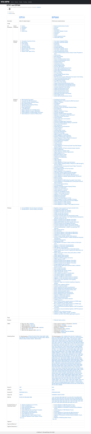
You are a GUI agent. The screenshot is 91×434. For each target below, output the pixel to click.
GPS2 (75, 347)
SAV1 (60, 373)
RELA (80, 370)
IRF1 (60, 355)
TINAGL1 (67, 379)
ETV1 (73, 345)
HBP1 (78, 350)
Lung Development (58, 144)
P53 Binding (56, 43)
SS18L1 (81, 375)
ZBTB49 (57, 383)
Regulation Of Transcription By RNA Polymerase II (64, 115)
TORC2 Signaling (57, 161)
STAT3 (59, 377)
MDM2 (81, 359)
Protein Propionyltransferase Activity (61, 79)
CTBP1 (55, 342)
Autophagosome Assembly (59, 99)
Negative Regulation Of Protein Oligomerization (64, 152)
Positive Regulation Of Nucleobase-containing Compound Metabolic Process (68, 408)
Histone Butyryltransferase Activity (61, 92)
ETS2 (71, 345)
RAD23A (60, 370)
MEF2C (59, 360)
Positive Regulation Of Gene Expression (62, 135)
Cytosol (23, 29)
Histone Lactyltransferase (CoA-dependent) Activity (64, 85)
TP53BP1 (77, 379)
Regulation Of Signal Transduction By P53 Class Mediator (66, 200)
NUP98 (68, 365)
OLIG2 (75, 365)
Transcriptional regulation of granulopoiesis (63, 274)
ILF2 (75, 354)
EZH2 (79, 345)
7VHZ (71, 401)
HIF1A (66, 351)
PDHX (67, 367)
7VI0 (74, 401)
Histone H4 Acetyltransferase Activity (62, 60)
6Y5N (20, 397)
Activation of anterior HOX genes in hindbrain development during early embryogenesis (68, 238)
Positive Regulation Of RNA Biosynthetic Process (64, 404)
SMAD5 (73, 374)
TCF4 (70, 378)
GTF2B (53, 349)
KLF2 (77, 356)
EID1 (75, 344)
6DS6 (53, 399)
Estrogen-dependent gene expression (61, 264)
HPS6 (67, 354)
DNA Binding (56, 45)
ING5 (58, 355)
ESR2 (65, 345)
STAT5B (66, 377)
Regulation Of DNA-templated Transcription (63, 113)
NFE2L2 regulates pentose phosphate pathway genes (65, 289)
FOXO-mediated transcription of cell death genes (64, 273)
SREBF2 (73, 375)
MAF (62, 358)
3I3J (68, 397)
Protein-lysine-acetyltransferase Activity (62, 78)
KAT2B (59, 356)
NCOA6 (69, 363)
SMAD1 (59, 374)
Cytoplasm (24, 28)
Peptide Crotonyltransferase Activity (61, 88)
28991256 (67, 331)
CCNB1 (53, 340)
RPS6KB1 (64, 372)
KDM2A (68, 356)
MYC (71, 361)
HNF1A (80, 351)
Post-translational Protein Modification (29, 412)
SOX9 (56, 375)
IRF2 (62, 355)
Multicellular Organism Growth (60, 154)
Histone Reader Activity (59, 94)
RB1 (68, 370)
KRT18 (56, 358)
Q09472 (59, 394)
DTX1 (22, 17)
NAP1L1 (80, 361)
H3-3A (81, 349)
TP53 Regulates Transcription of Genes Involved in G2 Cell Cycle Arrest (67, 243)
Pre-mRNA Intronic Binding (59, 80)
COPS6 (76, 341)
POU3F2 (78, 368)
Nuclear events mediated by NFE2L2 (61, 284)
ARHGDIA (59, 337)
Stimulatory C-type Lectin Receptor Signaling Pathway (65, 107)
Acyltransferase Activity (59, 64)
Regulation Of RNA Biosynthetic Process (62, 417)
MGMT (66, 360)
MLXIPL (72, 360)
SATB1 (57, 373)
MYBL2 (68, 361)
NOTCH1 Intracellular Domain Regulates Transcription (65, 219)
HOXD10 (60, 354)
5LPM (76, 398)
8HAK (71, 402)
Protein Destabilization (58, 149)
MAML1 (69, 358)
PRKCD (71, 369)
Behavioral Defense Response (60, 106)
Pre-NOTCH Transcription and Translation (62, 210)
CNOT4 (70, 341)
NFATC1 (58, 364)
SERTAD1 (72, 373)
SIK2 (81, 373)
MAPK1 (80, 358)
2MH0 (60, 397)
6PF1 (69, 399)
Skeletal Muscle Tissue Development (62, 126)
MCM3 (65, 359)
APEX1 (53, 337)
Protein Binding (25, 43)
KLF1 (71, 356)
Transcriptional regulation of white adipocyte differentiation (66, 232)
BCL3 (56, 338)
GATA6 (59, 347)
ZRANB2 (60, 384)
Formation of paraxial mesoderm (60, 285)
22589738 (41, 327)
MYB (65, 361)
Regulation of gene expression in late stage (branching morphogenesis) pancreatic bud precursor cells (68, 217)
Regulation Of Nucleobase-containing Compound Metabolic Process (68, 415)
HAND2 (75, 350)
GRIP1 (81, 347)
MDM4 (53, 360)
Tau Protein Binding (58, 73)
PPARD (53, 369)
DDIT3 (79, 342)
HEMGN (60, 351)
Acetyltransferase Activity (59, 61)
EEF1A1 (69, 344)
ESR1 (63, 345)
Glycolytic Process (58, 109)
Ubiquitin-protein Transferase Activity (29, 411)
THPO (63, 379)
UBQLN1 (80, 381)
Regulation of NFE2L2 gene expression (62, 294)
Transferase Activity (26, 46)
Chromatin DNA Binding (59, 66)
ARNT (62, 337)
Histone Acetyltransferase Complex (61, 26)
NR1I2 (56, 365)
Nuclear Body (24, 31)
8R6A (28, 397)
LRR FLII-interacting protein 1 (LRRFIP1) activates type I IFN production (66, 227)
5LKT (63, 398)
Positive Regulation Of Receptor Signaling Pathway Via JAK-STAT (67, 176)
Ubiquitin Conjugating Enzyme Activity (29, 404)
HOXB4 (76, 352)
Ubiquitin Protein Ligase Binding (28, 48)
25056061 (63, 331)
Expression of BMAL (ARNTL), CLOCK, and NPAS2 (65, 312)
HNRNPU (54, 352)
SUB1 (73, 377)
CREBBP (81, 341)
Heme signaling (57, 280)
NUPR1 (72, 365)
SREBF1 (69, 375)
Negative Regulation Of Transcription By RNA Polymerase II (66, 101)
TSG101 (63, 381)
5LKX (68, 398)
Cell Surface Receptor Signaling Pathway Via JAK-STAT (65, 122)
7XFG (81, 401)
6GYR (61, 399)
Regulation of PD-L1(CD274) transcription (62, 311)
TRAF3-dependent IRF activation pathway (62, 270)
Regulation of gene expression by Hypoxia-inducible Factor (66, 208)
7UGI (66, 401)
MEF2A (56, 360)
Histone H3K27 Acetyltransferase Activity (62, 70)
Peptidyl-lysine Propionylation (60, 187)
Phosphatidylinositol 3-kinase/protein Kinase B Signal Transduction (68, 166)
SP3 (60, 375)
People (20, 2)
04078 (53, 389)
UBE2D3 (25, 338)
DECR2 (53, 344)
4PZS (53, 398)
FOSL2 (64, 346)
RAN (66, 370)
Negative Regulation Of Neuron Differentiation (31, 111)
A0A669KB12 (54, 394)
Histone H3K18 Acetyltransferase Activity (62, 68)
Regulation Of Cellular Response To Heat (62, 198)
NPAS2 (77, 364)
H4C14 (63, 350)
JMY (77, 355)
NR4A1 (65, 365)
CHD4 (53, 341)
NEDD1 (73, 363)
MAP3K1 (23, 337)
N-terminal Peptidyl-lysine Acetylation (62, 139)
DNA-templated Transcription (27, 99)
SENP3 (67, 373)
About (12, 2)
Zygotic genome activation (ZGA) (61, 297)
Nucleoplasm (24, 27)
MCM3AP (69, 359)
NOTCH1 (27, 337)
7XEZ (79, 401)
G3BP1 (44, 336)
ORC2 (78, 365)
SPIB (66, 375)
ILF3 (77, 354)
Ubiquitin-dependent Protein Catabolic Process (31, 415)
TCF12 (65, 378)
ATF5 (77, 337)
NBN (57, 363)
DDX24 (82, 342)
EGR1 (72, 344)
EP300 (55, 17)
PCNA (64, 367)
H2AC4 (68, 349)
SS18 (78, 375)
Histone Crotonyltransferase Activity (61, 91)
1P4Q (55, 397)
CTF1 (62, 342)
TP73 (82, 379)
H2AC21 (65, 349)
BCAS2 (53, 338)
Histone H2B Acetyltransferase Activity (62, 69)
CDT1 (66, 340)
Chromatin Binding (58, 46)
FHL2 (56, 346)
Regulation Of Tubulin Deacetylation (61, 194)
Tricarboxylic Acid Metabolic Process (61, 191)
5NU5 (78, 398)
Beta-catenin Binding (58, 56)
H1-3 (58, 349)
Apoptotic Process (58, 120)
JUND (53, 356)
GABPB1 (80, 346)
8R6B (31, 397)
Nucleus (23, 26)
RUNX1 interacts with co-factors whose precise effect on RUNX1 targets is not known (67, 253)
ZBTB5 (60, 383)
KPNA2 (53, 358)
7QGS (55, 401)
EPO (60, 345)
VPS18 (58, 382)
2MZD (63, 397)
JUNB (81, 355)
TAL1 (62, 378)
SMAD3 (66, 374)
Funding (25, 2)
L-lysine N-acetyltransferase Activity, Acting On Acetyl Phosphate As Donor (68, 53)
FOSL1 (61, 346)
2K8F (58, 397)
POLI (75, 368)
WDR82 (65, 382)
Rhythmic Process (58, 177)
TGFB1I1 (57, 379)
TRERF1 (57, 381)
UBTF (53, 382)
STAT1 (53, 377)
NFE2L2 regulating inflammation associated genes (64, 287)
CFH (82, 340)
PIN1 (79, 367)
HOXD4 (63, 354)
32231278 (63, 330)
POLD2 (71, 368)
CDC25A (60, 340)
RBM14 (71, 370)
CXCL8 (68, 342)
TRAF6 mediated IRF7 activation (61, 271)
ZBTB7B (64, 383)
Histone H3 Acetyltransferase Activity (62, 59)
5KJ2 (61, 398)
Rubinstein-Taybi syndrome (59, 320)
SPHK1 (63, 375)
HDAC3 (53, 351)
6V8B (74, 399)
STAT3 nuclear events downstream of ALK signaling (65, 279)
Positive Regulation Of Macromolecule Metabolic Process (66, 413)
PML (66, 368)
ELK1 (82, 344)
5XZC (81, 398)
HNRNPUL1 (58, 352)
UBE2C (43, 337)
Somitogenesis (57, 103)
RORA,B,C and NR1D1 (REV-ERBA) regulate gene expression (67, 314)
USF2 (56, 382)
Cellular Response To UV (59, 153)
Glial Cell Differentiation (26, 106)
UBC (70, 381)
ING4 (55, 355)
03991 (20, 389)
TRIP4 (60, 381)
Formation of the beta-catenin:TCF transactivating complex (66, 215)
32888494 (68, 328)
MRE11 (53, 361)
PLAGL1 (53, 368)
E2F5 (66, 344)
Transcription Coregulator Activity (61, 48)
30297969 (64, 332)
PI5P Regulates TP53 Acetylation (61, 247)
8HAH (63, 402)
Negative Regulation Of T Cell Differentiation (31, 109)
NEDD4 (76, 363)
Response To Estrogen (59, 167)
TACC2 (53, 378)
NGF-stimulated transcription (60, 268)
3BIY (66, 397)
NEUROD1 (54, 364)
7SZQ (63, 401)
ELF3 (80, 344)
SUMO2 (75, 377)
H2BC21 (75, 349)
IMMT (79, 354)
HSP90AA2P (71, 354)
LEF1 (59, 358)
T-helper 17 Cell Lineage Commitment (62, 192)
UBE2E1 (32, 338)
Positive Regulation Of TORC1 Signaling (62, 201)
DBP (77, 342)
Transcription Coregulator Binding (61, 41)
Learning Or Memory (58, 127)
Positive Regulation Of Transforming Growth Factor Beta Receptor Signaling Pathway (67, 146)
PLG (56, 368)
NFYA (65, 364)
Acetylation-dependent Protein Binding (62, 87)
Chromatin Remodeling (58, 112)
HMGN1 (73, 351)
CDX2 (69, 340)
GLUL (65, 347)
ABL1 (62, 336)
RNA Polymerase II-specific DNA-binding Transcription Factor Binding (68, 76)
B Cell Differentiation (58, 141)
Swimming (56, 158)
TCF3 (68, 378)
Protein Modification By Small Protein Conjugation (32, 410)
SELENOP (64, 373)
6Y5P (23, 397)
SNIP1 (80, 374)
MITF (69, 360)
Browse (16, 2)
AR (56, 337)
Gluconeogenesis (57, 108)
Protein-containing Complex (59, 36)
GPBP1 (72, 347)
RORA (53, 372)
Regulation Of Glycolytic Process (61, 111)
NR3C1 (62, 365)
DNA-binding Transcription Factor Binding (62, 93)
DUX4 (61, 344)
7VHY (69, 401)
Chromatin (56, 27)
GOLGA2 (69, 347)
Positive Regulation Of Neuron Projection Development (65, 138)
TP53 (73, 379)
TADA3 (56, 378)
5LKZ (71, 398)
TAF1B (59, 378)
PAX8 (56, 367)
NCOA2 (62, 363)
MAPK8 (53, 359)
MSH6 (56, 361)
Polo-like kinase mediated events (61, 209)
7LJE (53, 401)
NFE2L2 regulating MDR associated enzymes (63, 292)
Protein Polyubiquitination (27, 406)
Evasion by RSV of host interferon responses (63, 298)
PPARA (81, 368)
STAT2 (56, 377)
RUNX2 (76, 372)
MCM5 (75, 359)
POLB (69, 368)
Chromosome (57, 32)
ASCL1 (68, 337)
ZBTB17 (81, 382)
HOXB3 (73, 352)
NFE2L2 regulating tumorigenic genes (62, 291)
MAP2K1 (73, 358)
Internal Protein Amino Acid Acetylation (62, 118)
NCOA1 (59, 363)
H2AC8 (71, 349)
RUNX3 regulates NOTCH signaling (61, 255)
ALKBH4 (77, 336)
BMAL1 (61, 338)
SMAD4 (69, 374)
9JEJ (74, 402)
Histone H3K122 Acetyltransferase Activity (63, 96)
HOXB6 (79, 352)
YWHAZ (72, 382)
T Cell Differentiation (26, 108)
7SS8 (58, 401)
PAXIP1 (58, 367)
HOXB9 (56, 354)
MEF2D (63, 360)
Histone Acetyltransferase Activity (61, 51)
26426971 (32, 323)
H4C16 (66, 350)
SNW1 (53, 375)
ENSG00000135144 (23, 392)
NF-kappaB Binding (58, 75)
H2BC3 (78, 349)
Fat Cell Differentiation (58, 169)
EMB (55, 345)
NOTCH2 (31, 337)
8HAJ (69, 402)
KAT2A (56, 356)
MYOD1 (74, 361)
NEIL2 (79, 363)
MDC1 (78, 359)
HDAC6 (56, 351)
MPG (82, 360)
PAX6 (53, 367)
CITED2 (59, 341)
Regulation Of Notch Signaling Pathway (30, 104)
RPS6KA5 (60, 372)
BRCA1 (65, 338)
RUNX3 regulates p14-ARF (59, 259)
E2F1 (64, 344)
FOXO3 (67, 346)
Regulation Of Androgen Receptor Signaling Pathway (65, 186)
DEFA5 (29, 336)
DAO (74, 342)
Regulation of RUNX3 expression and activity (63, 257)
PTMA (53, 370)
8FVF (55, 402)
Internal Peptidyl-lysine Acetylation (61, 140)
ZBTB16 (78, 382)
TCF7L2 (73, 378)
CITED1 (56, 341)
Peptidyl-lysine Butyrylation (59, 196)
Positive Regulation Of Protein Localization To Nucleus (65, 199)
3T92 (75, 397)
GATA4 (53, 347)
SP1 (58, 375)
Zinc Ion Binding (25, 45)
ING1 (82, 354)
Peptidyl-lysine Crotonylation (60, 195)
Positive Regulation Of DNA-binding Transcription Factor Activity (67, 180)
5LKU (65, 398)
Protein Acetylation (58, 117)
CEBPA (71, 340)
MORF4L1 (79, 360)
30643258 (70, 326)
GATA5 (56, 347)
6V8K (77, 399)
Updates (30, 2)
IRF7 (69, 355)
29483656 (71, 331)
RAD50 (63, 370)
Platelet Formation (58, 143)
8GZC (58, 402)
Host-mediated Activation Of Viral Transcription (64, 168)
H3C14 (58, 350)
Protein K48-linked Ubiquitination (28, 407)
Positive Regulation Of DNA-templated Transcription (32, 112)
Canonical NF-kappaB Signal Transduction (63, 121)
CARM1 (79, 338)
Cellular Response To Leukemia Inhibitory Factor (32, 113)
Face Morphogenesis (58, 185)
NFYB (68, 364)
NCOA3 (66, 363)
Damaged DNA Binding (59, 47)
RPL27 (56, 372)
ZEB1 (75, 383)
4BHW (77, 397)
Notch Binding (24, 42)
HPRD (10, 13)
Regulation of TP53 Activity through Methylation (64, 246)
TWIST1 (67, 381)
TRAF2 (53, 381)
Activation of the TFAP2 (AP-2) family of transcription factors (66, 248)
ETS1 (68, 345)
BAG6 (81, 337)
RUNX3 (79, 372)
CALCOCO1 (75, 338)
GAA (74, 346)
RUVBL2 (53, 373)
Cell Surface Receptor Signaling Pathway (30, 102)
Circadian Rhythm (57, 129)
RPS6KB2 (69, 372)
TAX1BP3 (40, 337)
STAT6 (69, 377)
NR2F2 (59, 365)
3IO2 (70, 397)
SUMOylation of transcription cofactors (62, 234)
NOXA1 (74, 364)
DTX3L (38, 336)
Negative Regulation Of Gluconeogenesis (62, 171)
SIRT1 (53, 374)
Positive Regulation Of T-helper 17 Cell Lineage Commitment (66, 204)
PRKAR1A (35, 337)
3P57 (73, 397)
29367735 (33, 325)
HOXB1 (66, 352)
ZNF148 (53, 384)
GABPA (76, 346)
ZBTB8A (68, 383)
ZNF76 (56, 384)
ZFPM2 (78, 383)
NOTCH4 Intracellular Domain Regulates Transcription (65, 263)
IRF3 (65, 355)
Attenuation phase (58, 231)
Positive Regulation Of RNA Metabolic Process (64, 410)
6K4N (66, 399)
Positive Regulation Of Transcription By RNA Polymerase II (66, 175)
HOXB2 (69, 352)
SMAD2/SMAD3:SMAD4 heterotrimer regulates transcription (66, 222)
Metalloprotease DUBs (58, 241)
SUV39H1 (80, 377)
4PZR (80, 397)
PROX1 (81, 369)
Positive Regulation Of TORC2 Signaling (62, 203)
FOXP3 (71, 346)
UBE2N (36, 338)
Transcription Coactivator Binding (61, 42)
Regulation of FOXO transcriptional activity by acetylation (66, 277)
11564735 (38, 7)
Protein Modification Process (27, 413)
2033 (53, 387)
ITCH (20, 337)
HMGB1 (70, 351)
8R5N (25, 397)
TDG (76, 378)
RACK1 (56, 370)
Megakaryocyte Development (60, 155)
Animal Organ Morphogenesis (60, 131)
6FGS (58, 399)
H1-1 (56, 349)
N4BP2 (77, 361)
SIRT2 (56, 374)
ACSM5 (65, 336)
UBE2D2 (21, 338)
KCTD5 (65, 356)
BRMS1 (68, 338)
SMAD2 (62, 374)
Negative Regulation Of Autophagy (61, 134)
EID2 (78, 344)
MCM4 (72, 359)
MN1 (75, 360)
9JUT (76, 402)
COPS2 (73, 341)
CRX (53, 342)
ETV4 (76, 345)
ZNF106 (82, 383)
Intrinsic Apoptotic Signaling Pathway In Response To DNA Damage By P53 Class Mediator (69, 164)
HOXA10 (63, 352)
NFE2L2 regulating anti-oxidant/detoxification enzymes (65, 288)
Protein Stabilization (58, 178)
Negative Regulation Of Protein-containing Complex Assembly (67, 148)
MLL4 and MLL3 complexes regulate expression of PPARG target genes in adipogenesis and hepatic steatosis (67, 301)
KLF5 (79, 356)
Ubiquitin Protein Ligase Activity (28, 51)
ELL (53, 345)
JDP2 (74, 355)
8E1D (53, 402)
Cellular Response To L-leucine (60, 190)
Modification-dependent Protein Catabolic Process (32, 416)
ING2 (53, 355)
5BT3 (58, 398)
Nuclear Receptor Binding (59, 65)
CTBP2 (58, 342)
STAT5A (62, 377)
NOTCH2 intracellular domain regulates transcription (64, 223)
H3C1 (55, 350)
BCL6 (59, 338)
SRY (76, 375)
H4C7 (69, 350)
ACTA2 (68, 336)
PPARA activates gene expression (61, 213)
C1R (71, 338)
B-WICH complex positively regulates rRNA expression (65, 236)
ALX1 (80, 336)
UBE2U (39, 338)
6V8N (79, 399)
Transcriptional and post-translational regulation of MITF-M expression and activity (68, 307)
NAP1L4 (53, 363)
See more (22, 417)
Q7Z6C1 (63, 394)
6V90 (82, 399)
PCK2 (62, 367)
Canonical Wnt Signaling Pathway (61, 184)
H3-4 (53, 350)
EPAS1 (57, 345)
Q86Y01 (21, 394)
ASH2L (71, 337)
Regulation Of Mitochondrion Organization (62, 136)
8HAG (61, 402)
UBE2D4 (29, 338)
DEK (56, 344)
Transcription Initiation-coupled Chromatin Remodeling (65, 172)
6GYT (64, 399)
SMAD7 (76, 374)
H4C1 (61, 350)
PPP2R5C (61, 369)
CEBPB (75, 340)
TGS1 (61, 379)
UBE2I (76, 381)
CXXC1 (71, 342)
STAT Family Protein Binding (60, 82)
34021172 (31, 328)
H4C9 (72, 350)
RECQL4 (74, 370)
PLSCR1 (59, 368)
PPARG (57, 369)
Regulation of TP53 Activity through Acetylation (64, 245)
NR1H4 (53, 365)
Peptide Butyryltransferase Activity (61, 89)
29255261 (62, 327)
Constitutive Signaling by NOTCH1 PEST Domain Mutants (66, 224)
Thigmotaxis (56, 104)
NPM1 (81, 364)
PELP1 (70, 367)
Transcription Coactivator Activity (28, 41)
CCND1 (56, 340)
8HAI (66, 402)
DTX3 (35, 336)
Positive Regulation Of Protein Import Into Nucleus (64, 162)
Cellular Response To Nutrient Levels (61, 150)
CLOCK (66, 341)
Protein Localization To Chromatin (61, 189)
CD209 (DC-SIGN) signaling (60, 240)
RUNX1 (72, 372)
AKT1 (74, 336)
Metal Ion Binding (25, 50)
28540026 (75, 323)
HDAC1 (81, 350)
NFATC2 (62, 364)
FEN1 (53, 346)
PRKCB (68, 369)
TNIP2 (70, 379)
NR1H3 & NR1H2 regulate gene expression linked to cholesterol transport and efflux (67, 266)
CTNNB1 (65, 342)
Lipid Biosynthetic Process (59, 130)
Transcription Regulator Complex (61, 31)
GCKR (62, 347)
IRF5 (67, 355)
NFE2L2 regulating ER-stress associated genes (64, 293)
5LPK (73, 398)
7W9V (76, 401)
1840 (20, 387)
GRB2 (47, 336)
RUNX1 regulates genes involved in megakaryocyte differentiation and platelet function (68, 250)
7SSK (61, 401)
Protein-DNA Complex (58, 37)
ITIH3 (72, 355)
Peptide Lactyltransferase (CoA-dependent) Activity (64, 84)
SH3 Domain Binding (26, 47)
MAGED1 (65, 358)
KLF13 (74, 356)
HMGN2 (77, 351)
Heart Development (58, 125)
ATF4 (74, 337)
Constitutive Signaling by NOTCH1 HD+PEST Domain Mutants (67, 225)
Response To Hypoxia (58, 102)
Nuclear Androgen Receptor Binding (61, 74)
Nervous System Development (60, 124)
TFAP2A (53, 379)
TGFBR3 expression (58, 300)
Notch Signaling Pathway (27, 103)
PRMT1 (78, 369)
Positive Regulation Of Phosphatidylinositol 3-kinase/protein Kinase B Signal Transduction (68, 182)
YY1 (75, 382)
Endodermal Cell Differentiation (60, 157)
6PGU (71, 399)
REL (77, 370)
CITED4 (63, 341)
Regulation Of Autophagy (59, 132)
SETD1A (78, 373)
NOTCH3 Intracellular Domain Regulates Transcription (65, 260)
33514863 (33, 326)
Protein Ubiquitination (26, 107)
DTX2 (32, 336)
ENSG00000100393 (56, 392)
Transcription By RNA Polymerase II (29, 101)
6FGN (55, 399)
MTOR (62, 361)
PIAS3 (76, 367)
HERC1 (63, 351)
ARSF (65, 337)
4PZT (56, 398)
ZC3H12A (72, 383)
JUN (79, 355)
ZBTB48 (53, 383)
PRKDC (75, 369)
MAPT (56, 359)
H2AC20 (61, 349)
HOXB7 (53, 354)
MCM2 (62, 359)
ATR (79, 337)
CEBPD (78, 340)
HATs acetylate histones (59, 229)
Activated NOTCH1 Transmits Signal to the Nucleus (32, 208)
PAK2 (81, 365)
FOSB (58, 346)
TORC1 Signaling (57, 159)
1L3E (53, 397)
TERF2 (78, 378)
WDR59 (62, 382)
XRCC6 (68, 382)
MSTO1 (59, 361)
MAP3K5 (76, 358)
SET (75, 373)
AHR (71, 336)
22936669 (64, 325)
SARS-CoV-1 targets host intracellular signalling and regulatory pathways (67, 282)
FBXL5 (81, 345)
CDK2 (63, 340)
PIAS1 (73, 367)
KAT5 (62, 356)
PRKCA (64, 369)
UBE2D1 (47, 337)
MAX (59, 359)
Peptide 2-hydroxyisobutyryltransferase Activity (64, 83)
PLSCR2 (63, 368)
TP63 (80, 379)
